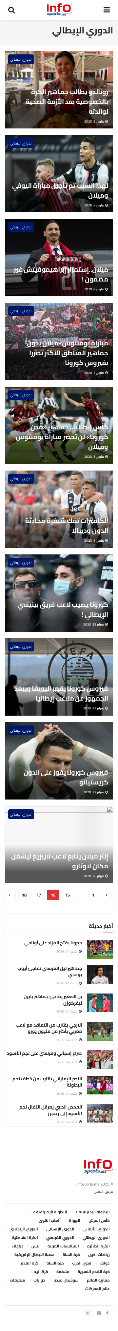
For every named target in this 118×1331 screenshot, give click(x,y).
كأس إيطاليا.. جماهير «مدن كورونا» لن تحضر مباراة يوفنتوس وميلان (62, 437)
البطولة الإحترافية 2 (50, 1212)
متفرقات (17, 1280)
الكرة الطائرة (98, 1246)
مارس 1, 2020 (94, 540)
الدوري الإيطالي (21, 59)
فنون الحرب (81, 1263)
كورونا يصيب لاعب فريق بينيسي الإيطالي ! (62, 609)
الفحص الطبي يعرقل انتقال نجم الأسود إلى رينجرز (50, 1110)
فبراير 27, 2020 (94, 708)
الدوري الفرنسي (60, 1237)
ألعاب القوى (50, 1220)
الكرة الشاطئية (25, 1237)
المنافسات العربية (63, 1246)
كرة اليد (41, 1271)
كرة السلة (71, 1254)
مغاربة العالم (98, 1280)
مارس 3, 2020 (94, 373)
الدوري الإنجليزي (24, 1229)
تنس (35, 1246)
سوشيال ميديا (66, 1280)
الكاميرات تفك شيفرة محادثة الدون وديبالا (66, 525)
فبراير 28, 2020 (94, 624)
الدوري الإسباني (60, 1229)
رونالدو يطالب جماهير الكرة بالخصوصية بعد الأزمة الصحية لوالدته (67, 101)
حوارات (39, 1280)
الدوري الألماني (96, 1229)
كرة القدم (29, 1263)
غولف (105, 1263)
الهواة (74, 1220)
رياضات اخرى (99, 1254)
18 (24, 895)
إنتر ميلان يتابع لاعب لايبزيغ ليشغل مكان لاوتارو (59, 861)
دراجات (17, 1246)
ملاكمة (62, 1271)
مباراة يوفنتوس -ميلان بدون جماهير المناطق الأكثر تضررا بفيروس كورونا (67, 353)
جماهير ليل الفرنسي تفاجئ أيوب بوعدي (49, 971)
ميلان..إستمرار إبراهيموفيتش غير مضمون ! (61, 274)
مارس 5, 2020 (94, 121)
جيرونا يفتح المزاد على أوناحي (53, 942)
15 (67, 895)
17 (38, 895)
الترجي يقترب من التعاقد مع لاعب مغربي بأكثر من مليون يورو (49, 1028)
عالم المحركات (97, 1288)
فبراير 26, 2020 (94, 876)
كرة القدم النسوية (94, 1271)
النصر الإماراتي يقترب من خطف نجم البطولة (47, 1082)
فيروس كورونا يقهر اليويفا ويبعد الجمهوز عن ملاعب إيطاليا (61, 693)
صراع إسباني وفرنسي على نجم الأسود (44, 1053)
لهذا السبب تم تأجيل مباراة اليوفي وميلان (60, 190)
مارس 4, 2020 (94, 205)
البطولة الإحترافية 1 (92, 1212)
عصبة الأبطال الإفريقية (34, 1254)
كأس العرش (99, 1220)
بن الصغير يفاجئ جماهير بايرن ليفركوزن (53, 999)
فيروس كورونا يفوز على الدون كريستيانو (66, 777)
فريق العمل (103, 1191)
